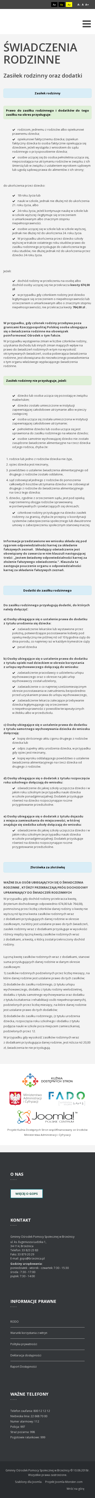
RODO (14, 1322)
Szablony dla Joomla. (28, 1482)
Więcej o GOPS (26, 1194)
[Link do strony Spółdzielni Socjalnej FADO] (66, 1098)
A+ (87, 4)
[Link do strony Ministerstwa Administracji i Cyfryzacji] (26, 1098)
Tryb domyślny (37, 4)
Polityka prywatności (23, 1344)
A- (78, 4)
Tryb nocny (44, 4)
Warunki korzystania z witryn (28, 1333)
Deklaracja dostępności (25, 1355)
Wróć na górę (75, 1489)
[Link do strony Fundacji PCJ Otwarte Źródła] (47, 1116)
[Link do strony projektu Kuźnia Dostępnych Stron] (47, 1079)
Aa (54, 4)
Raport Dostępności (23, 1367)
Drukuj (90, 82)
